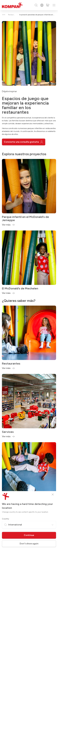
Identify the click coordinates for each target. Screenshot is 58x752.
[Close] (52, 494)
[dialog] (29, 376)
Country (5, 519)
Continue (29, 535)
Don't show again (29, 543)
